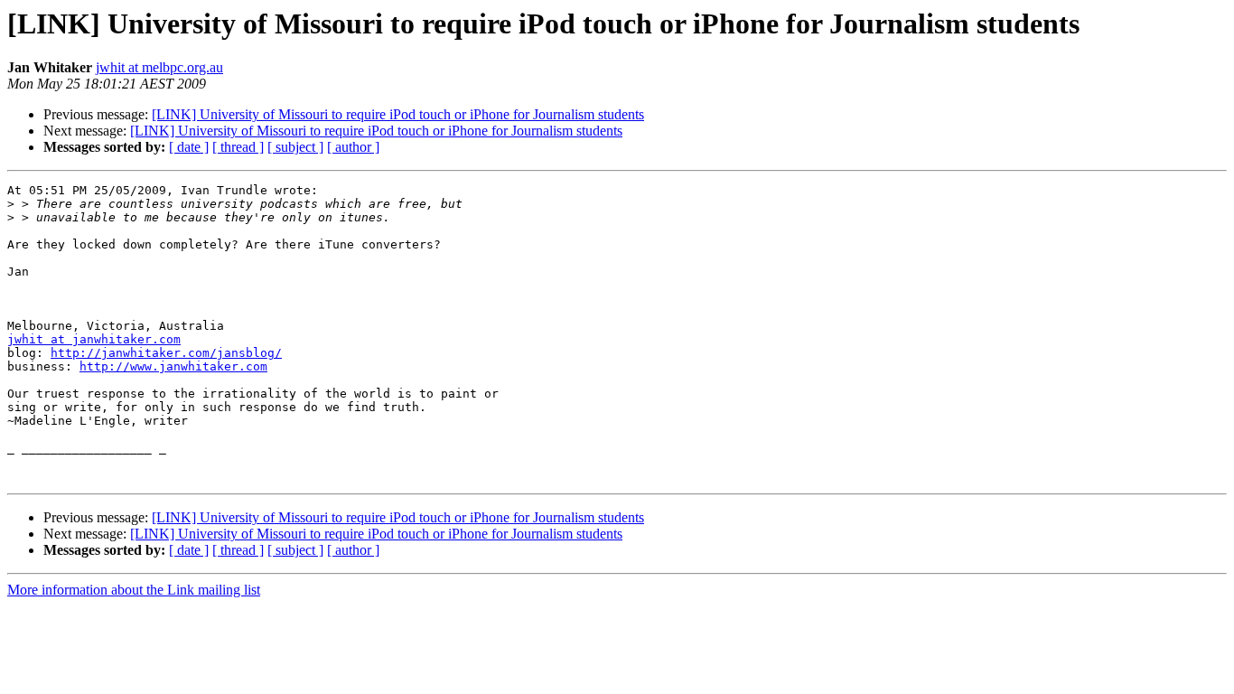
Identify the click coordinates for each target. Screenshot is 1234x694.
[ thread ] (238, 147)
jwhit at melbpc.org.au (159, 67)
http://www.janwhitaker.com (173, 366)
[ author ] (353, 147)
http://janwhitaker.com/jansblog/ (166, 353)
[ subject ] (295, 147)
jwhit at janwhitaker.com (94, 339)
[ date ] (189, 147)
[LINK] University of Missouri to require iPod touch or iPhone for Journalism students (398, 114)
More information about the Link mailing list (133, 589)
